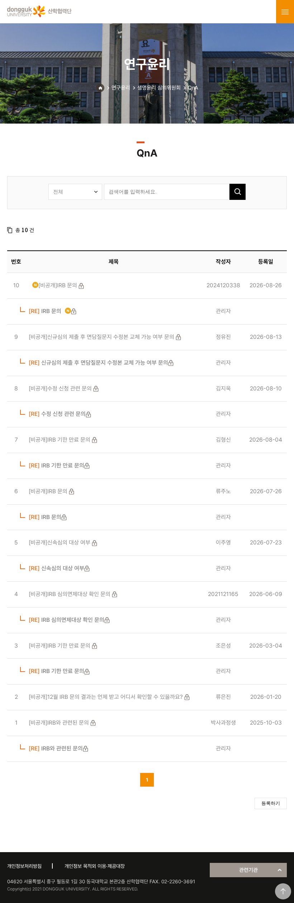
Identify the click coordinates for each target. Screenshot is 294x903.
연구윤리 (121, 88)
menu (285, 12)
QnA (193, 88)
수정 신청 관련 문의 (57, 413)
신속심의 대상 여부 (56, 568)
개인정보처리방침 (24, 866)
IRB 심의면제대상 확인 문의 (66, 619)
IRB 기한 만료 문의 (56, 465)
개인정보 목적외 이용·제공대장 (95, 866)
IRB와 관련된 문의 (56, 748)
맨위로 (283, 891)
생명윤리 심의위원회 (159, 88)
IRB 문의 (45, 311)
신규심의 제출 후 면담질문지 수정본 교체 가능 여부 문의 (98, 362)
